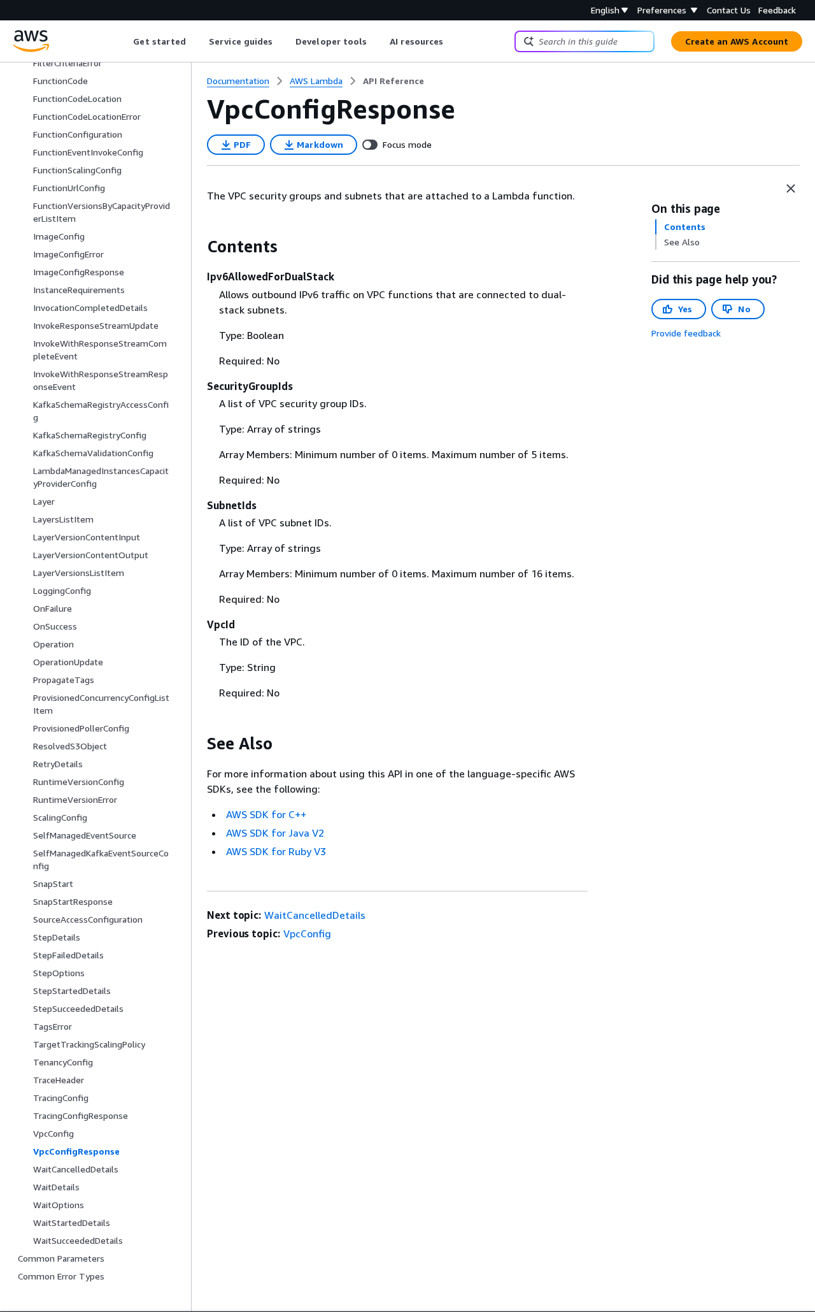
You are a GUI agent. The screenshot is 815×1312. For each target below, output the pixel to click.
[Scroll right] (453, 41)
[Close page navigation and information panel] (791, 188)
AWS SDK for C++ (266, 814)
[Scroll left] (124, 41)
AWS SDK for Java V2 (275, 832)
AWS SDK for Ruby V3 (276, 851)
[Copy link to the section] (196, 246)
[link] (393, 81)
